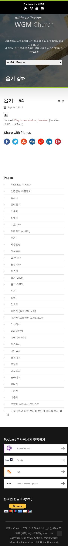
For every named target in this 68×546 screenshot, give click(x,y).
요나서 (12, 384)
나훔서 (12, 397)
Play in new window (25, 120)
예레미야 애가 (16, 337)
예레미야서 (15, 330)
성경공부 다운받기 (19, 191)
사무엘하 (14, 251)
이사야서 (14, 324)
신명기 (12, 218)
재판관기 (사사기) (18, 231)
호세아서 (14, 357)
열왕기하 (14, 264)
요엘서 (12, 364)
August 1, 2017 (15, 107)
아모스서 (14, 370)
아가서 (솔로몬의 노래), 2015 (25, 317)
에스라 (12, 271)
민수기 (12, 211)
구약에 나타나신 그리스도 (23, 404)
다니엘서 (14, 350)
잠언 (11, 297)
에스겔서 (14, 344)
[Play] (6, 116)
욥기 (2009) (15, 277)
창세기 (12, 197)
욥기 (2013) (15, 284)
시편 (11, 291)
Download (43, 120)
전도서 (12, 304)
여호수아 (14, 224)
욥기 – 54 (14, 100)
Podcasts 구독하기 (19, 184)
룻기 (11, 237)
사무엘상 (14, 244)
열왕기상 (14, 257)
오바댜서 (14, 377)
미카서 (12, 390)
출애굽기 (14, 204)
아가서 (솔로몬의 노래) (21, 311)
